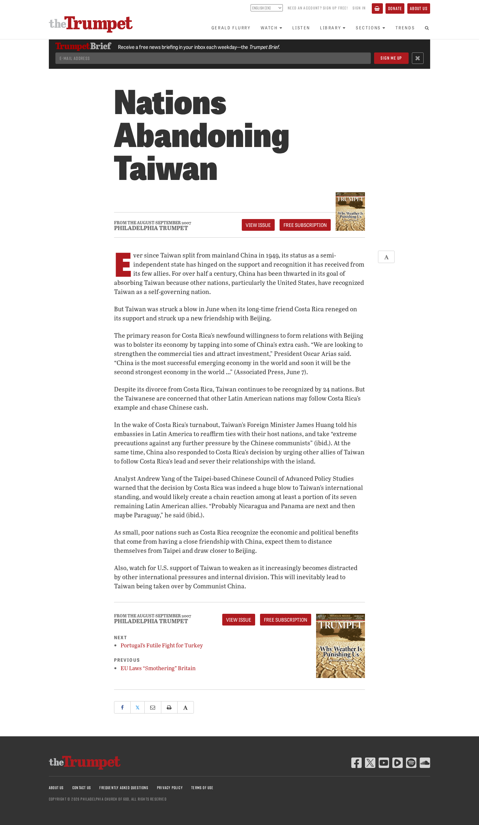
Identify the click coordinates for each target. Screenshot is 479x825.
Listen (301, 27)
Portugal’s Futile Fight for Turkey (162, 645)
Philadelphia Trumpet (151, 228)
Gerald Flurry (231, 27)
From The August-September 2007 (152, 223)
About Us (419, 8)
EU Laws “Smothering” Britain (158, 668)
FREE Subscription (305, 225)
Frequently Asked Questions (123, 787)
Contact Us (81, 787)
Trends (405, 27)
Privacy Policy (170, 787)
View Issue (258, 225)
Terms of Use (202, 787)
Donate (395, 8)
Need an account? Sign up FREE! (318, 8)
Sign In (359, 8)
